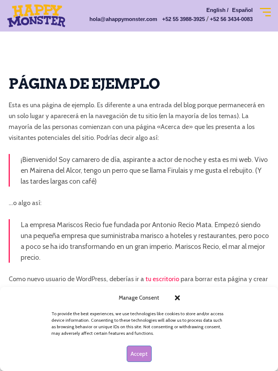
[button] (177, 297)
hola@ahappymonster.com (123, 19)
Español (242, 10)
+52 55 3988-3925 (183, 19)
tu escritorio (162, 279)
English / (217, 10)
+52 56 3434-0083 (231, 19)
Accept (139, 354)
